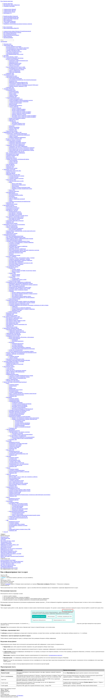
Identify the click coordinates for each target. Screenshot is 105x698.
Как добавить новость (17, 295)
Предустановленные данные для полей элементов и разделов (24, 250)
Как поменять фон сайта (12, 323)
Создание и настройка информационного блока (18, 241)
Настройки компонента (17, 341)
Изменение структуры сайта (13, 174)
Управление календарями (15, 444)
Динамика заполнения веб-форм (17, 412)
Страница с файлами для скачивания (15, 353)
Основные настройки (14, 243)
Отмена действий (13, 161)
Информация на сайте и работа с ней (12, 132)
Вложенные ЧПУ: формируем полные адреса (20, 287)
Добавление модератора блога (16, 394)
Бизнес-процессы (7, 36)
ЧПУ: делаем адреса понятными (17, 286)
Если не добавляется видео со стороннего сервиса (21, 351)
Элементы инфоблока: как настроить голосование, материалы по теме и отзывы (28, 305)
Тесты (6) (5, 531)
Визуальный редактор (8, 205)
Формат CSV (12, 268)
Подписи (11, 254)
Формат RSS (12, 277)
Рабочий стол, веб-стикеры (13, 380)
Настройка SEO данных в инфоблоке (18, 246)
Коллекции (12, 196)
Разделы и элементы (11, 256)
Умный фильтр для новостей (13, 333)
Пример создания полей (15, 492)
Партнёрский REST (8, 37)
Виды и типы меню (17, 183)
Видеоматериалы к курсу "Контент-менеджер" (17, 47)
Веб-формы (9, 397)
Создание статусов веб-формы (22, 424)
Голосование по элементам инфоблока (21, 307)
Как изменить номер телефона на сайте (15, 320)
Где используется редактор (12, 207)
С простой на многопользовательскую (18, 517)
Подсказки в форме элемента (16, 264)
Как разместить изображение (16, 218)
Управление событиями (15, 446)
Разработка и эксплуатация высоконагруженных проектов (17, 23)
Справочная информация (12, 52)
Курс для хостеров (7, 26)
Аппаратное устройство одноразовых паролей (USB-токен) (23, 85)
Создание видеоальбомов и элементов (21, 347)
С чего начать (9, 367)
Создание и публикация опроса (16, 470)
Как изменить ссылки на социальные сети (16, 324)
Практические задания (11, 131)
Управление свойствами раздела (17, 143)
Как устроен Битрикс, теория (10, 56)
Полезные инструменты (12, 300)
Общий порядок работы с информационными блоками (19, 238)
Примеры (11, 291)
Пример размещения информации (17, 137)
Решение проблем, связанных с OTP (18, 86)
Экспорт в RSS (15, 278)
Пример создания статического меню (21, 187)
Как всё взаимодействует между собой (15, 67)
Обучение (8, 456)
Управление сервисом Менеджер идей (18, 453)
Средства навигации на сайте (16, 181)
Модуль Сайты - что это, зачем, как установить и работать (23, 476)
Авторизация (4, 41)
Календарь (8, 440)
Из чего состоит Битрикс (12, 59)
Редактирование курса (14, 460)
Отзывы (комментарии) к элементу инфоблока (23, 309)
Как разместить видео (14, 219)
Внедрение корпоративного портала (12, 32)
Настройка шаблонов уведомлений (17, 411)
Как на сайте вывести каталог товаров (18, 483)
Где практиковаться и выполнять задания (16, 49)
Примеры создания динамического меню (22, 188)
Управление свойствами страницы (17, 142)
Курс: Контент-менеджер (7, 1)
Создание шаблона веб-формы (16, 414)
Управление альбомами (17, 510)
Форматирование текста (15, 211)
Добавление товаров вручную (16, 330)
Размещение (15, 339)
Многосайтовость (7, 20)
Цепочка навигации (14, 191)
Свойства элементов (14, 247)
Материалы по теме (17, 310)
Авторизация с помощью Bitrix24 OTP (18, 83)
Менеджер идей (10, 449)
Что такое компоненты (11, 225)
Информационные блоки (15, 63)
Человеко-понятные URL (12, 155)
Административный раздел (13, 97)
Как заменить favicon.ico (12, 319)
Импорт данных (16, 271)
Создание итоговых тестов (15, 465)
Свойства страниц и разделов (13, 140)
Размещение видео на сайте (13, 335)
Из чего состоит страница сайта (14, 138)
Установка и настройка (9, 6)
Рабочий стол (12, 120)
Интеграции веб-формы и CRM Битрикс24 (22, 408)
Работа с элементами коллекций (17, 198)
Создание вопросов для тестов (16, 462)
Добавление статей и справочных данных (19, 376)
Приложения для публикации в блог (15, 359)
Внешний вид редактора (12, 209)
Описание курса (7, 44)
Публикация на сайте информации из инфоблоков (18, 282)
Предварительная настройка (16, 195)
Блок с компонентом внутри (16, 481)
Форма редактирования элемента (17, 118)
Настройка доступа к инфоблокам (17, 248)
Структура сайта (10, 369)
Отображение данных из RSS (19, 279)
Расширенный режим (14, 401)
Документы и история (17, 433)
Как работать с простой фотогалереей (18, 503)
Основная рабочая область (15, 105)
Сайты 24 (8, 474)
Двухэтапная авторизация (12, 77)
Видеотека (11, 342)
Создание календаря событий (13, 334)
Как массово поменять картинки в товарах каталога (24, 293)
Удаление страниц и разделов (16, 178)
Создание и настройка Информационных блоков (21, 375)
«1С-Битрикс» (19, 695)
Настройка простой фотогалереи (20, 505)
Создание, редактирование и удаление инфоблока (21, 242)
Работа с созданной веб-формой (22, 426)
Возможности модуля (14, 430)
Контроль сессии (13, 163)
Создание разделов (13, 177)
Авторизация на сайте (8, 74)
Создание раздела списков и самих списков (19, 489)
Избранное (11, 125)
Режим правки (12, 93)
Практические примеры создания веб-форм (19, 416)
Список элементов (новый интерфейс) (21, 113)
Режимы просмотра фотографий (20, 508)
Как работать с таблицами (15, 213)
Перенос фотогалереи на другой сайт (18, 516)
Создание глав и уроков (15, 461)
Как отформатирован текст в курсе (14, 54)
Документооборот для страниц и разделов (19, 432)
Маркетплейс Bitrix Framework (10, 18)
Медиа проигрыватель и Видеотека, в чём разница (21, 337)
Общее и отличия (13, 136)
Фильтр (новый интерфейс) (18, 110)
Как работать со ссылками (15, 214)
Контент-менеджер (8, 3)
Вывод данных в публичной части (17, 378)
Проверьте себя (10, 73)
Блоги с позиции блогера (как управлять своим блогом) (22, 393)
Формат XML (12, 273)
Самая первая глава (8, 45)
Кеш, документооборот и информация (15, 152)
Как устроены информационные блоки (15, 237)
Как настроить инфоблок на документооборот (23, 437)
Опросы (8, 467)
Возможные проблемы (11, 312)
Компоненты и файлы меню (19, 184)
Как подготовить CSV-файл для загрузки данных (24, 270)
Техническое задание (20, 420)
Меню (10, 182)
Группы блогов (13, 385)
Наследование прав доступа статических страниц (21, 149)
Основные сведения (14, 356)
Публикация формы (20, 425)
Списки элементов (13, 106)
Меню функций (13, 104)
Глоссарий (5, 55)
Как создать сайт (13, 475)
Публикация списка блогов (15, 389)
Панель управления (14, 92)
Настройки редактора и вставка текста (18, 215)
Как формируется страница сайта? (17, 68)
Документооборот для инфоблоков (17, 435)
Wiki (7, 520)
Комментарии (12, 388)
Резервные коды (13, 81)
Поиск (10, 200)
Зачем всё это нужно (14, 65)
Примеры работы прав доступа (16, 151)
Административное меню (15, 102)
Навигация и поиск (14, 119)
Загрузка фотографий (17, 507)
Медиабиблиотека (10, 192)
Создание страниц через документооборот (22, 434)
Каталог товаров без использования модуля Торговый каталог (21, 352)
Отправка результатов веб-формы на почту (19, 410)
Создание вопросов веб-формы (19, 405)
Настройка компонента (17, 346)
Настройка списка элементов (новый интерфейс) (24, 117)
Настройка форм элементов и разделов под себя (20, 262)
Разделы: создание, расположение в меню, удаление (21, 257)
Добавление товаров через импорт (17, 332)
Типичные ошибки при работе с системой (13, 361)
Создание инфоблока (17, 344)
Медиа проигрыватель (14, 338)
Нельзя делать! (9, 365)
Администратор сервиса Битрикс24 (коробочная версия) (17, 31)
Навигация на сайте (11, 179)
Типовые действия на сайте (13, 50)
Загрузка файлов (10, 164)
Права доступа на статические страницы (16, 370)
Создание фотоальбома (17, 506)
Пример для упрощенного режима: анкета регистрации (25, 417)
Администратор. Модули (9, 10)
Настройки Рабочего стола (18, 123)
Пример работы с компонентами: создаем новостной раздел (20, 230)
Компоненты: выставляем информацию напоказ (21, 283)
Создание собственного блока (16, 480)
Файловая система (13, 61)
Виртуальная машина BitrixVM (11, 28)
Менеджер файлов (10, 173)
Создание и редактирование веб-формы (21, 403)
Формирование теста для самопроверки (18, 464)
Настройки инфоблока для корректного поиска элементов (23, 284)
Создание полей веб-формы (19, 407)
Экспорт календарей (14, 447)
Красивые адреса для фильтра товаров (18, 289)
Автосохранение (13, 160)
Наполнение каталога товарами (14, 329)
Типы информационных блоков (14, 239)
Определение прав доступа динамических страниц (21, 150)
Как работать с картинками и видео (15, 216)
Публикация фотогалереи (18, 512)
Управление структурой (9, 169)
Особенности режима (17, 402)
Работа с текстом (10, 373)
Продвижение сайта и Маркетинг (11, 4)
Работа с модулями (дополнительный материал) (15, 382)
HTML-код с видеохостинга (16, 350)
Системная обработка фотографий (17, 251)
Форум (8, 497)
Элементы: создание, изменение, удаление (19, 259)
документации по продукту (55, 655)
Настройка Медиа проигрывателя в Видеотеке (23, 348)
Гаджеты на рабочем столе (18, 124)
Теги (10, 528)
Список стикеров (13, 357)
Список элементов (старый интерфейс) (21, 111)
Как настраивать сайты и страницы (17, 484)
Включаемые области (11, 157)
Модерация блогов (13, 391)
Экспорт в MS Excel (14, 128)
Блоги (7, 383)
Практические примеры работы (11, 328)
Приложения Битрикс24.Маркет (11, 35)
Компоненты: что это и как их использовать (14, 224)
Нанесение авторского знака (16, 252)
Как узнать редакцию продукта (14, 51)
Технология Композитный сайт (11, 17)
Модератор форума (13, 499)
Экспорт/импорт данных (12, 266)
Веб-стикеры (9, 355)
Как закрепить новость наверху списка (21, 296)
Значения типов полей (14, 493)
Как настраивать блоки (14, 478)
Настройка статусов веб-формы (19, 406)
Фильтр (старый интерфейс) (19, 109)
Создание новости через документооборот (22, 438)
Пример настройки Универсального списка (19, 490)
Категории (11, 526)
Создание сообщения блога (15, 392)
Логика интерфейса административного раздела (21, 100)
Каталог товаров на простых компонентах (22, 292)
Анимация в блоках (14, 479)
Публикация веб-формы (15, 415)
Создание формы (19, 421)
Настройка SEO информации (16, 261)
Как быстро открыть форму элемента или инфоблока (22, 301)
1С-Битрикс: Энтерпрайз (9, 22)
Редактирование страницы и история (18, 525)
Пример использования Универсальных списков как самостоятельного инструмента (29, 494)
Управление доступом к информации (15, 145)
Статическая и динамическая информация (16, 133)
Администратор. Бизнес (9, 11)
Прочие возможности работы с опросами (19, 471)
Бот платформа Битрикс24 (9, 33)
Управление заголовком (15, 141)
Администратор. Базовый (9, 9)
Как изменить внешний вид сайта (11, 316)
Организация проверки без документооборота (23, 297)
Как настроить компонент (15, 229)
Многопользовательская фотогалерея (18, 511)
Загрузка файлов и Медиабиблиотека (15, 371)
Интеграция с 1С (7, 13)
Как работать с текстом (12, 210)
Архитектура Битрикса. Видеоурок (14, 58)
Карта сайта (12, 190)
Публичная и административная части (18, 60)
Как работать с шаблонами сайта (14, 318)
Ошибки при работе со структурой (14, 364)
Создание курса (13, 458)
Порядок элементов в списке (19, 114)
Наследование (15, 186)
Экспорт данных (16, 269)
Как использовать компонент (16, 228)
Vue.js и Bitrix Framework (9, 21)
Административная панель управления (18, 101)
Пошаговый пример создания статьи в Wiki (19, 529)
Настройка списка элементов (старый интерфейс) (24, 115)
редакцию (7, 584)
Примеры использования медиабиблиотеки (19, 201)
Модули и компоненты (14, 64)
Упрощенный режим (14, 400)
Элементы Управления (9, 88)
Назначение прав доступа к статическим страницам (21, 147)
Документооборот (10, 429)
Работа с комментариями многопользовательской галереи (26, 515)
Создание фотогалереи (17, 513)
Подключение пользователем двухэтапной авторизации (22, 79)
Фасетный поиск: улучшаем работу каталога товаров (22, 302)
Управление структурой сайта (13, 170)
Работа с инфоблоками (14, 70)
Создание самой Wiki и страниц (17, 524)
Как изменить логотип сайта (13, 321)
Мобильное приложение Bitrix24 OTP (18, 82)
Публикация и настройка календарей (18, 443)
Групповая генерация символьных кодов (19, 303)
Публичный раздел (11, 90)
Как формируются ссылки (12, 154)
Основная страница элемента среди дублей (19, 288)
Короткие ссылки (10, 156)
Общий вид (15, 306)
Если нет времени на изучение (13, 46)
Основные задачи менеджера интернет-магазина (18, 360)
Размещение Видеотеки (18, 343)
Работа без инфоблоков (14, 72)
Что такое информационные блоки (14, 236)
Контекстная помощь (14, 127)
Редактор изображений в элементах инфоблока (20, 260)
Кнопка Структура (10, 172)
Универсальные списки (12, 487)
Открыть (3, 534)
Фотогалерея (9, 501)
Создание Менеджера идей (15, 452)
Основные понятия (13, 384)
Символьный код (13, 245)
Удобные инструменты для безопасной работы (17, 159)
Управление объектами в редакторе (15, 220)
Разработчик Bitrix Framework (10, 16)
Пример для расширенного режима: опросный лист (24, 419)
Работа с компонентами (12, 227)
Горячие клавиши (13, 95)
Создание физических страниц (16, 69)
